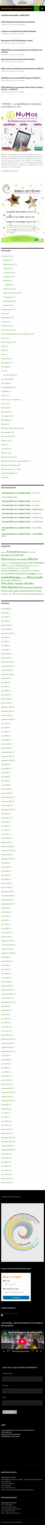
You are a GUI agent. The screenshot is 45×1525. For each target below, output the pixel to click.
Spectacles (7, 305)
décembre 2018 (6, 941)
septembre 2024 (7, 674)
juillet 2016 (5, 1060)
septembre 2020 (7, 859)
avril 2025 (4, 650)
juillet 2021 (5, 818)
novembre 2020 (6, 850)
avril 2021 (4, 830)
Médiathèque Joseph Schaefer (9, 1313)
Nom (4, 1397)
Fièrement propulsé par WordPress (11, 1522)
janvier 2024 (5, 703)
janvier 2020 (5, 887)
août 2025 (4, 637)
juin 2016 (4, 1064)
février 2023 (5, 744)
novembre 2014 (6, 1142)
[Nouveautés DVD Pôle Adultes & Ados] (17, 41)
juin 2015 (4, 1113)
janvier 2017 (5, 1035)
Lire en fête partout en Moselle (28, 571)
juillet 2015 (5, 1109)
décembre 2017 (6, 990)
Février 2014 (36, 565)
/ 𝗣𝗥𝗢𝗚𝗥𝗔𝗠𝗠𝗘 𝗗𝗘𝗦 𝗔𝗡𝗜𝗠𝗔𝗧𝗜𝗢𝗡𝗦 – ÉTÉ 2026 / (20, 493)
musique (24, 578)
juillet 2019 (5, 912)
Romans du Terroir (8, 457)
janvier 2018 (5, 986)
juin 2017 (4, 1014)
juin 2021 (4, 822)
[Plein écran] (41, 1351)
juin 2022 (4, 773)
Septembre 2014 (6, 594)
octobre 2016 (6, 1047)
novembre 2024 (6, 666)
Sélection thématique (31, 594)
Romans (4, 453)
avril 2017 (4, 1023)
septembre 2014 (7, 1150)
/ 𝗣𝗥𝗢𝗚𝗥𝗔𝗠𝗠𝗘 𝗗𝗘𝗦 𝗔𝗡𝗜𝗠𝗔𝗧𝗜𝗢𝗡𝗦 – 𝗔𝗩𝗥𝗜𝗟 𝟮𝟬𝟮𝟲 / (22, 509)
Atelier (25, 552)
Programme (7, 297)
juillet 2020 (5, 867)
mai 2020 (4, 875)
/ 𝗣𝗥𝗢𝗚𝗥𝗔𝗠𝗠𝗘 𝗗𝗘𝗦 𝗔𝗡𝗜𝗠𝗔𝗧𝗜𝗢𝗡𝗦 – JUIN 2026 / (21, 501)
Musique (4, 408)
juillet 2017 (5, 1010)
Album (3, 552)
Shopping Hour (8, 301)
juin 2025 (4, 641)
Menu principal (42, 8)
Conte (12, 563)
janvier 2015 (5, 1133)
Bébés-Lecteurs (5, 563)
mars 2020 (5, 879)
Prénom (5, 1385)
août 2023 (4, 723)
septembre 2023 (7, 719)
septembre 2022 (7, 760)
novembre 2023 (6, 711)
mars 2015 (5, 1125)
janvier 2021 (5, 842)
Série (42, 594)
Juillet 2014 (17, 568)
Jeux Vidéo (5, 383)
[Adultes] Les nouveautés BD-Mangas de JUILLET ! (21, 78)
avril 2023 (4, 736)
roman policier (20, 590)
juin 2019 (4, 916)
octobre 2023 (6, 715)
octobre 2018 (6, 949)
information (5, 363)
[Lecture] (4, 1351)
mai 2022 (4, 777)
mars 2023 (5, 740)
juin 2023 (4, 728)
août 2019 (4, 908)
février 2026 (5, 625)
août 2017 (4, 1006)
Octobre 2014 (16, 580)
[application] (22, 1342)
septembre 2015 (7, 1101)
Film (30, 566)
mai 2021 (4, 826)
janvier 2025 (5, 658)
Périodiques (5, 420)
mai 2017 (4, 1019)
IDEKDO (8, 285)
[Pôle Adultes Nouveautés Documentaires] (18, 22)
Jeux (2, 371)
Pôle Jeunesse (6, 436)
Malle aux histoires (18, 573)
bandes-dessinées (10, 555)
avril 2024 (4, 691)
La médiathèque (6, 387)
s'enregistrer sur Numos (9, 171)
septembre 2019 (7, 904)
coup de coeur (22, 562)
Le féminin (5, 391)
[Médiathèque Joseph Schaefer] (2, 1315)
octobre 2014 (6, 1146)
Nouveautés (5, 416)
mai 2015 (4, 1117)
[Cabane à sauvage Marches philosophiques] (18, 31)
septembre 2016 (7, 1051)
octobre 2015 (6, 1096)
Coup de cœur (8, 272)
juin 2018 (4, 965)
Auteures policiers (7, 309)
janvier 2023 (5, 748)
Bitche (33, 559)
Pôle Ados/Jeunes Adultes (10, 428)
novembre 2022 (6, 756)
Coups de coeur (6, 330)
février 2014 (5, 1178)
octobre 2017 (6, 998)
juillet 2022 (5, 769)
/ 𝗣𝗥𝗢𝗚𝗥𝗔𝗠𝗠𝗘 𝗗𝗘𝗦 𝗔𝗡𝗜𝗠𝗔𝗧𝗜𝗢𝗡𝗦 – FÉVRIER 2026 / (22, 518)
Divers (3, 338)
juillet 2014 (5, 1158)
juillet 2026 (5, 609)
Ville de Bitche (6, 1432)
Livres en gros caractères (10, 399)
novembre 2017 (6, 994)
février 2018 (5, 982)
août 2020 (4, 863)
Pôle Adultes (5, 432)
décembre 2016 (6, 1039)
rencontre (4, 449)
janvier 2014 (5, 1183)
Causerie (6, 268)
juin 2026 (4, 613)
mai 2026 (4, 617)
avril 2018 (4, 973)
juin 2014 (4, 1162)
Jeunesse (10, 568)
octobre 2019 (6, 900)
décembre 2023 (6, 707)
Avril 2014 (32, 552)
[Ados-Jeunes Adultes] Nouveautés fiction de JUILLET (22, 69)
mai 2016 (4, 1068)
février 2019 (5, 932)
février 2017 (5, 1031)
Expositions (7, 276)
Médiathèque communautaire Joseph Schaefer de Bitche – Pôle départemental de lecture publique (17, 8)
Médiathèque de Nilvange (10, 1436)
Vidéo (3, 477)
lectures (4, 395)
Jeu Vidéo (4, 367)
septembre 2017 (7, 1002)
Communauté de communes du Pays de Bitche (17, 1430)
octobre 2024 (6, 670)
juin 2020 (4, 871)
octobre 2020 (6, 855)
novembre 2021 (6, 801)
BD (22, 555)
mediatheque (10, 577)
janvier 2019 (5, 937)
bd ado (3, 313)
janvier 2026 (5, 629)
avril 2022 (4, 781)
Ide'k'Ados (6, 281)
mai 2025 (4, 646)
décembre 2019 (6, 891)
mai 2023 (4, 732)
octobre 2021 (6, 805)
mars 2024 (5, 695)
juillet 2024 (5, 678)
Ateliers (6, 260)
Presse (3, 445)
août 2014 (4, 1154)
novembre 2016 (6, 1043)
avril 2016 (4, 1072)
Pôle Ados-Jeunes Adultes (17, 583)
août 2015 (4, 1105)
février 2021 (5, 838)
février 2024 (5, 699)
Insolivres (4, 568)
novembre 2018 (6, 945)
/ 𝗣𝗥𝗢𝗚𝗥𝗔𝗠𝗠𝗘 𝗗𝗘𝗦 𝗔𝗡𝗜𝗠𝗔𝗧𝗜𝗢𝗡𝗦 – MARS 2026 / (21, 513)
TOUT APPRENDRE (8, 473)
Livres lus (4, 404)
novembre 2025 (6, 633)
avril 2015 (4, 1121)
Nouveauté (35, 577)
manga (31, 573)
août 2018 (4, 957)
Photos (3, 424)
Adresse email (7, 1373)
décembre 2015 (6, 1088)
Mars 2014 (39, 574)
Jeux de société (8, 375)
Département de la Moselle (10, 1434)
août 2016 (4, 1055)
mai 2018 (4, 969)
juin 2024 (4, 682)
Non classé (5, 412)
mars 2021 (5, 834)
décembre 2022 (6, 752)
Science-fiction (34, 590)
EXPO (3, 350)
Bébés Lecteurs (8, 264)
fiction (26, 565)
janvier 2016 (5, 1084)
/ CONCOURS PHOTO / (9, 497)
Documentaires (6, 342)
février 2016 (5, 1080)
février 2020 (5, 883)
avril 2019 (4, 924)
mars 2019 (5, 928)
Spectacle (19, 594)
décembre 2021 (6, 797)
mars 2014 (5, 1174)
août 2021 (4, 814)
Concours (4, 322)
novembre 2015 (6, 1092)
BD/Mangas (5, 317)
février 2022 (5, 789)
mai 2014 (4, 1166)
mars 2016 (5, 1076)
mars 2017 (5, 1027)
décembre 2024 (6, 662)
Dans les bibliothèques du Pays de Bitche (15, 334)
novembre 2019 (6, 896)
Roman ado (6, 591)
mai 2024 (4, 687)
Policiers (4, 440)
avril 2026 (4, 621)
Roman (39, 587)
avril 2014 (4, 1170)
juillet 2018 (5, 961)
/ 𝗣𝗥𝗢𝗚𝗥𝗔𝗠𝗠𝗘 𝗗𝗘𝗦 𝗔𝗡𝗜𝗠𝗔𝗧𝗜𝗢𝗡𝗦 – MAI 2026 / (20, 505)
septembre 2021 (7, 809)
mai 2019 (4, 920)
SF (14, 593)
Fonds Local (5, 358)
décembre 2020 (6, 846)
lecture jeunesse (9, 570)
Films (3, 354)
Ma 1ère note (8, 289)
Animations (5, 256)
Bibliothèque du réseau (14, 559)
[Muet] (37, 1351)
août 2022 (4, 764)
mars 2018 (5, 978)
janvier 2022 (5, 793)
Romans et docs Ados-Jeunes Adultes (14, 461)
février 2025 (5, 654)
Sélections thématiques (9, 465)
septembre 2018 (7, 953)
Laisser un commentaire (18, 24)
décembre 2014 (11, 566)
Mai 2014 (5, 574)
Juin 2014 (25, 568)
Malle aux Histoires (10, 293)
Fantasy (19, 565)
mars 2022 (5, 785)
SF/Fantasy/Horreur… (8, 469)
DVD (3, 346)
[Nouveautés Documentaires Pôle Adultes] (18, 59)
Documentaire (36, 562)
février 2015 (5, 1129)
